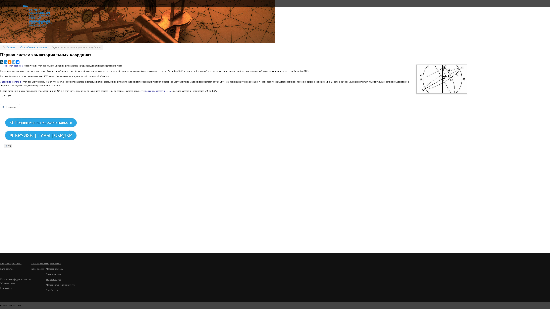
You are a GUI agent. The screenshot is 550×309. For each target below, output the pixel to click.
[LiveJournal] (1, 62)
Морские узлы (38, 25)
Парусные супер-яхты (10, 263)
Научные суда (6, 269)
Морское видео (53, 279)
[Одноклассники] (9, 62)
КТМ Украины (38, 263)
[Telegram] (13, 62)
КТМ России (37, 269)
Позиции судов (53, 274)
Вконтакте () (12, 107)
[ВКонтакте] (17, 62)
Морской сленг (53, 263)
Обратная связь (7, 283)
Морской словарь (54, 269)
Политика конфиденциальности (15, 279)
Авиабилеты (52, 290)
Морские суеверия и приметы (60, 285)
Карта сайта (6, 288)
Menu (25, 5)
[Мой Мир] (5, 62)
